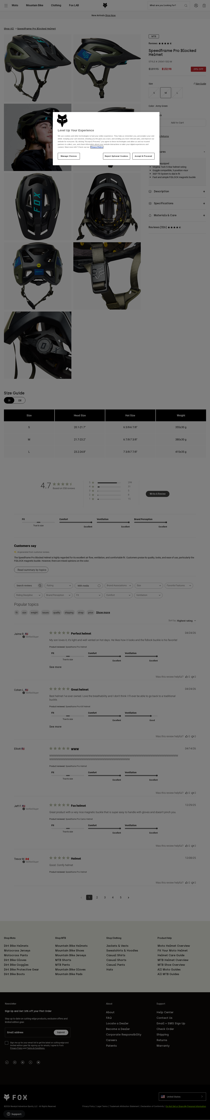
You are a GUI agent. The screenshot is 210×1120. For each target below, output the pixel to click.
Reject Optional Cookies (116, 156)
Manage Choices (69, 156)
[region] (106, 138)
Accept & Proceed (143, 156)
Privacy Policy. (97, 147)
